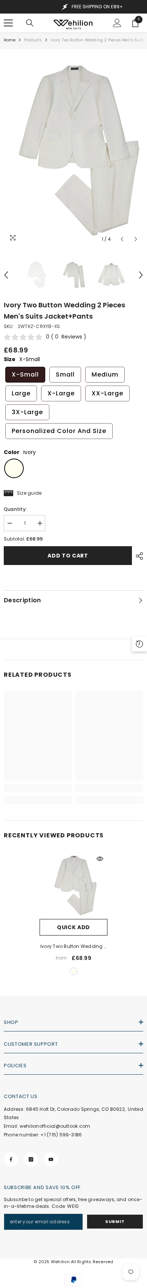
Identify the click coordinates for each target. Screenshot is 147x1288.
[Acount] (117, 23)
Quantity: (15, 509)
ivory (73, 971)
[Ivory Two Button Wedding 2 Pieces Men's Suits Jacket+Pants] (73, 885)
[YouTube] (51, 1159)
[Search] (29, 22)
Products (33, 40)
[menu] (8, 22)
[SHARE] (137, 556)
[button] (122, 239)
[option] (73, 149)
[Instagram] (31, 1159)
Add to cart (67, 555)
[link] (38, 788)
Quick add (73, 927)
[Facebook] (11, 1159)
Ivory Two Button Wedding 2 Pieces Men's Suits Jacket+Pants (73, 947)
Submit (114, 1221)
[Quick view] (100, 858)
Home (9, 40)
